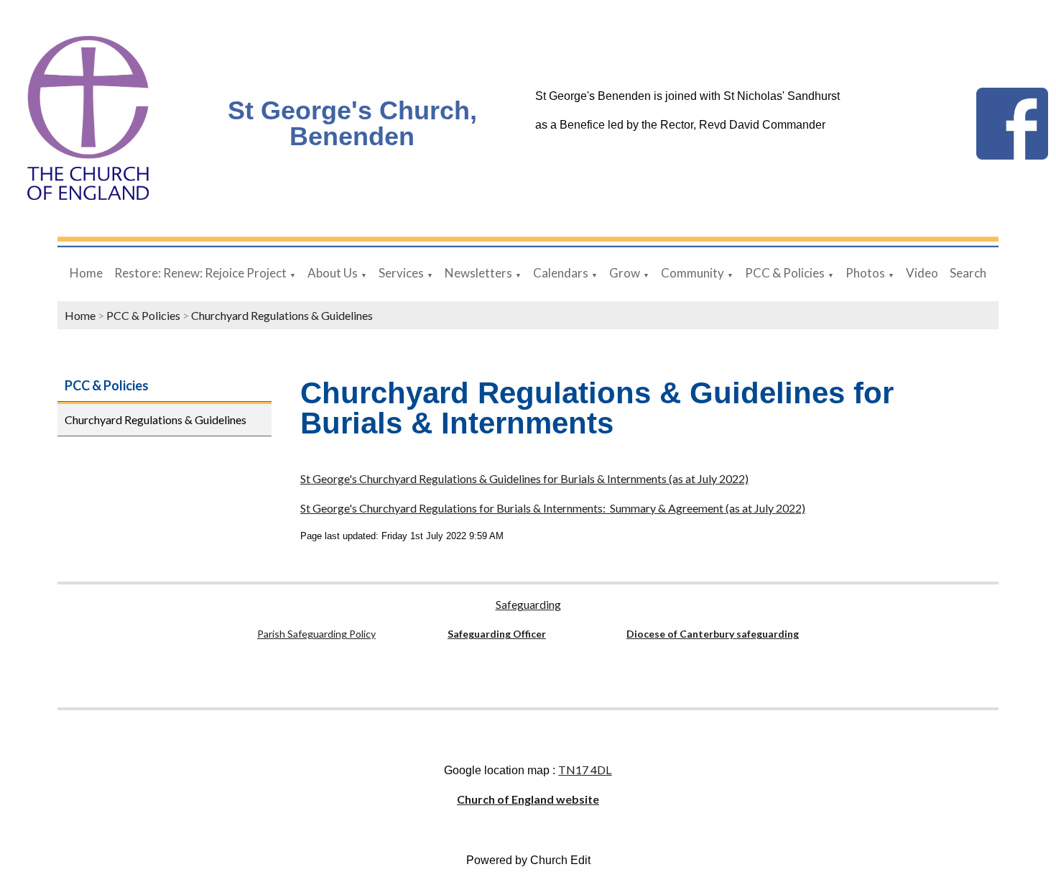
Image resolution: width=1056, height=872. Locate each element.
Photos (865, 272)
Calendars (560, 272)
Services (401, 272)
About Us (332, 272)
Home (86, 272)
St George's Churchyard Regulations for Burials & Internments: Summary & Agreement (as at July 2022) (552, 508)
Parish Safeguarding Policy (316, 634)
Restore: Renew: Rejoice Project (200, 272)
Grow (624, 272)
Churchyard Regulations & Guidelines (282, 315)
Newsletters (478, 272)
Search (968, 272)
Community (692, 272)
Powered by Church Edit (528, 860)
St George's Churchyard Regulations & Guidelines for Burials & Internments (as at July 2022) (524, 478)
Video (922, 272)
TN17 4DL (584, 769)
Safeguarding (528, 604)
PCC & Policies (785, 272)
